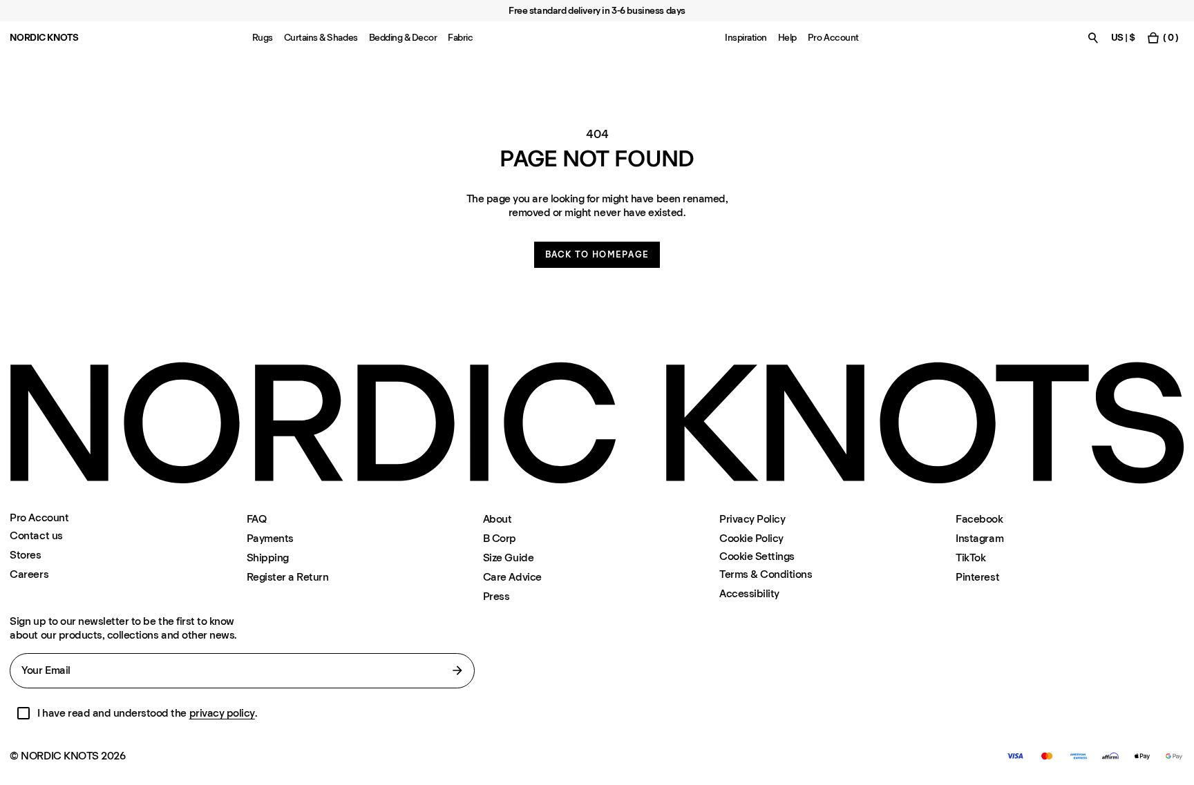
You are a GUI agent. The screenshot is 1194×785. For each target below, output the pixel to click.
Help (787, 37)
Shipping (268, 557)
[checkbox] (23, 713)
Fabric (460, 37)
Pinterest (977, 576)
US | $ (1123, 37)
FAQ (257, 518)
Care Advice (512, 576)
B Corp (499, 538)
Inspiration (746, 37)
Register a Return (288, 576)
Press (496, 596)
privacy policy (222, 712)
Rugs (262, 37)
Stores (25, 554)
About (497, 518)
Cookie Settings (757, 556)
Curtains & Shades (321, 37)
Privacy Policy (752, 518)
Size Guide (508, 557)
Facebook (979, 518)
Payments (270, 538)
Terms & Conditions (765, 574)
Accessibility (749, 593)
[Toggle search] (1093, 37)
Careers (29, 574)
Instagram (979, 538)
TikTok (970, 557)
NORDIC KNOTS (44, 37)
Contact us (36, 535)
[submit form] (457, 670)
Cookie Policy (751, 538)
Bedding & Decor (403, 37)
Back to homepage (597, 254)
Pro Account (833, 37)
